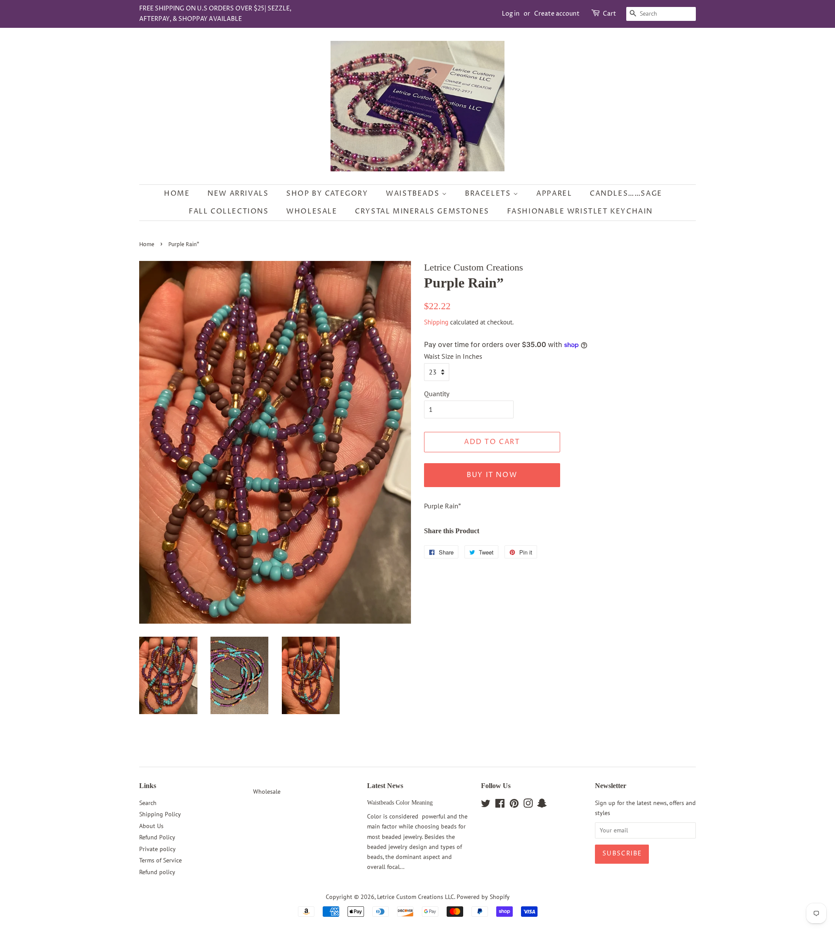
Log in (511, 14)
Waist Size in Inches (453, 356)
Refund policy (157, 872)
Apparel (554, 193)
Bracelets (489, 193)
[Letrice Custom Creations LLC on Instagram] (528, 805)
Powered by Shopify (483, 897)
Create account (557, 14)
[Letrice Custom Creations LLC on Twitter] (486, 805)
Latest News (385, 785)
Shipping (436, 322)
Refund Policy (157, 837)
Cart (609, 14)
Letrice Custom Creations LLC (415, 897)
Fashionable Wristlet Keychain (580, 211)
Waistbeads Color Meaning (400, 802)
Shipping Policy (160, 814)
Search (148, 803)
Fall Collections (229, 211)
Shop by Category (327, 193)
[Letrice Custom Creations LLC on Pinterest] (514, 805)
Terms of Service (160, 860)
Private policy (157, 849)
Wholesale (311, 211)
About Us (151, 826)
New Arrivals (237, 193)
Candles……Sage (626, 193)
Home (177, 193)
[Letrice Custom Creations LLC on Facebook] (500, 805)
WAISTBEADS (414, 193)
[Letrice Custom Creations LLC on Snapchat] (542, 805)
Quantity (436, 393)
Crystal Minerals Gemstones (422, 211)
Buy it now (492, 475)
